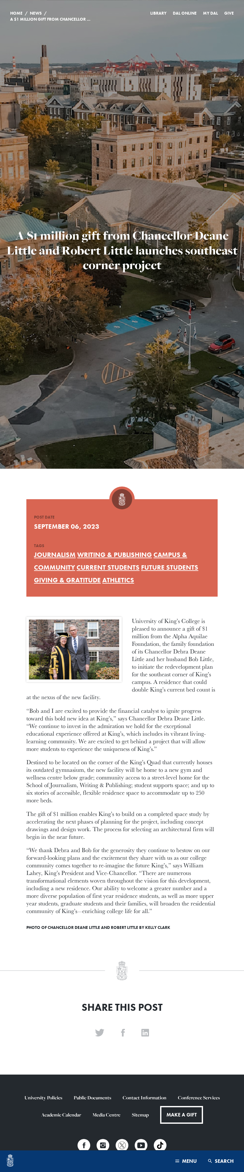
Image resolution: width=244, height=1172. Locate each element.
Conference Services (199, 1097)
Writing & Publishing (114, 554)
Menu (189, 1161)
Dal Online (185, 13)
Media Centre (106, 1114)
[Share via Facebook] (123, 1033)
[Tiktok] (160, 1145)
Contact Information (144, 1097)
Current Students (108, 567)
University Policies (43, 1097)
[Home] (10, 1161)
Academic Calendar (61, 1114)
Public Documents (92, 1097)
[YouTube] (141, 1145)
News (36, 13)
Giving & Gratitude (67, 580)
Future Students (169, 567)
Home (16, 13)
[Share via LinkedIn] (145, 1033)
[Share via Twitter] (100, 1033)
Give (229, 13)
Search (224, 1161)
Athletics (118, 580)
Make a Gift (181, 1114)
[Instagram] (103, 1145)
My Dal (210, 13)
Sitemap (140, 1114)
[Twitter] (122, 1145)
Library (158, 13)
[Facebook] (84, 1145)
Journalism (55, 554)
